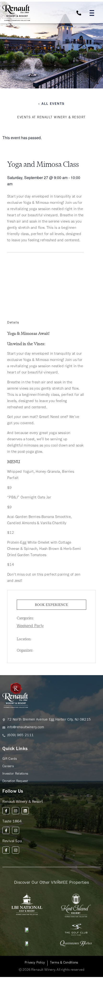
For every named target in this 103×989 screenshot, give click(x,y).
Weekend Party (30, 626)
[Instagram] (15, 810)
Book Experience (51, 605)
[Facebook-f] (6, 810)
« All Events (51, 104)
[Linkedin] (25, 810)
